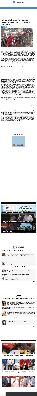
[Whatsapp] (6, 27)
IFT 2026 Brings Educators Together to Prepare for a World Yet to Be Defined (15, 250)
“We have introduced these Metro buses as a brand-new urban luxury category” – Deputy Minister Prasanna (17, 231)
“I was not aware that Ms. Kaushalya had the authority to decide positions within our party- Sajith (18, 222)
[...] (24, 255)
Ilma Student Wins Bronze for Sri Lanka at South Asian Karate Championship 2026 (16, 274)
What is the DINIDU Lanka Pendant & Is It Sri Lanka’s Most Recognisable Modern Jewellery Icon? (18, 298)
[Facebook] (2, 27)
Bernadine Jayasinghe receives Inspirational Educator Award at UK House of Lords (16, 266)
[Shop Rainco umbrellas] (18, 140)
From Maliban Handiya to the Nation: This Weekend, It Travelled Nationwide (18, 355)
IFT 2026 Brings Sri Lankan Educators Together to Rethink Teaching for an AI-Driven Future (18, 389)
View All (34, 281)
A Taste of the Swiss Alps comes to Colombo (9, 317)
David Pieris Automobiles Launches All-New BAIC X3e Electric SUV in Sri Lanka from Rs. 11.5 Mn (18, 372)
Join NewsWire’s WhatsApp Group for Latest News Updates (13, 212)
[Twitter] (4, 27)
